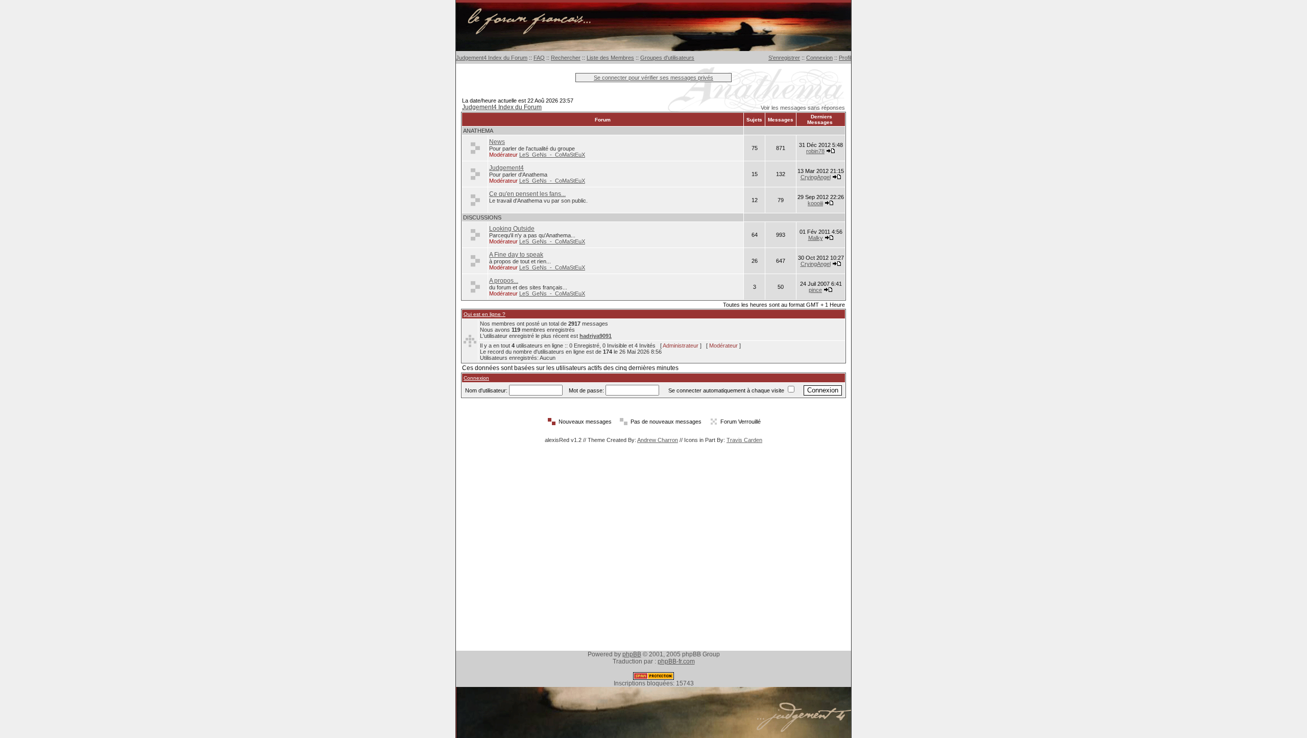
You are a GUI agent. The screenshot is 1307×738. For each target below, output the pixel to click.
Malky (815, 238)
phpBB (631, 654)
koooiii (815, 203)
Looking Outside (512, 228)
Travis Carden (744, 440)
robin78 (815, 151)
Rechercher (565, 58)
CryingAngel (816, 177)
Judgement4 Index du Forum (491, 58)
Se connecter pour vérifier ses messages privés (653, 78)
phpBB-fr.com (676, 661)
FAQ (539, 58)
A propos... (503, 280)
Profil (845, 58)
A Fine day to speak (516, 254)
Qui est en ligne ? (484, 314)
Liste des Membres (610, 58)
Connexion (819, 58)
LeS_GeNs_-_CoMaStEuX (552, 155)
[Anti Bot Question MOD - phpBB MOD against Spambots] (653, 677)
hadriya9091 (595, 336)
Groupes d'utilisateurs (667, 58)
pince (815, 290)
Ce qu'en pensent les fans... (527, 194)
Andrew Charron (657, 440)
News (497, 141)
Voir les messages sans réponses (803, 108)
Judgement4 (506, 167)
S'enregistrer (784, 58)
